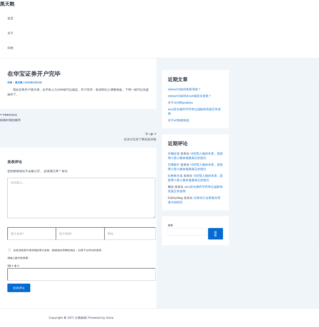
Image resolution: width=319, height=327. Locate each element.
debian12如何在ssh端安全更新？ (189, 96)
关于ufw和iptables (180, 102)
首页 (10, 18)
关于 (10, 33)
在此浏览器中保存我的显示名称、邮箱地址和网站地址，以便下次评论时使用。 (58, 250)
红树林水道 (175, 175)
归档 (10, 48)
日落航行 (174, 164)
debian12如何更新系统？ (184, 89)
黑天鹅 (7, 4)
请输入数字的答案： (19, 257)
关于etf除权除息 (178, 120)
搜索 (170, 225)
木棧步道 (174, 153)
